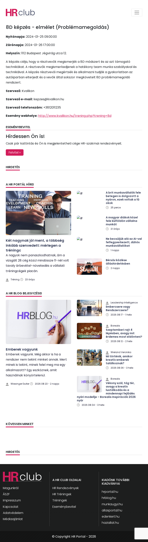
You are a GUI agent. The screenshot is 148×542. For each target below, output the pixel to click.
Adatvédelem (13, 513)
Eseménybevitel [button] (64, 506)
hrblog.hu (109, 498)
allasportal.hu (112, 510)
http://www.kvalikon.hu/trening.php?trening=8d (74, 116)
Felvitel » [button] (15, 152)
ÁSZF (6, 494)
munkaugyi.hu (112, 504)
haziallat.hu (110, 522)
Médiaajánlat (13, 519)
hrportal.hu (110, 491)
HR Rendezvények (65, 488)
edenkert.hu (110, 516)
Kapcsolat (10, 506)
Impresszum (12, 500)
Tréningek (59, 500)
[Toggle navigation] (136, 12)
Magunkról (10, 488)
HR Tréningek (61, 494)
